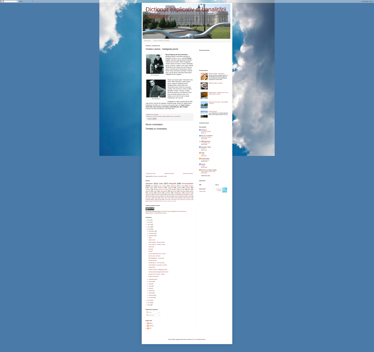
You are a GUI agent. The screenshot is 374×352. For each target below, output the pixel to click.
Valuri (150, 237)
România (183, 191)
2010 (148, 302)
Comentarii (151, 315)
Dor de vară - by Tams (154, 256)
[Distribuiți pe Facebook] (154, 119)
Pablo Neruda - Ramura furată (157, 242)
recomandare (177, 116)
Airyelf (193, 339)
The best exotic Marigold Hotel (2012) (158, 272)
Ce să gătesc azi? (205, 142)
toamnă (150, 196)
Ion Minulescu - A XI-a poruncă (157, 262)
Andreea (151, 325)
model (172, 199)
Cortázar (178, 199)
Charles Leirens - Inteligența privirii (158, 269)
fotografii (164, 116)
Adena (162, 198)
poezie (191, 191)
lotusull (203, 164)
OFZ (150, 328)
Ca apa (203, 165)
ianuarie (151, 297)
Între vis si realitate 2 (207, 135)
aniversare (176, 196)
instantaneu (177, 193)
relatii (155, 198)
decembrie (152, 231)
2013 (148, 227)
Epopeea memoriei (154, 276)
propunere (148, 198)
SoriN (202, 153)
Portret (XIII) (152, 267)
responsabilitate (178, 198)
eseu (155, 191)
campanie (157, 196)
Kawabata (172, 201)
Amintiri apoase (213, 111)
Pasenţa (151, 249)
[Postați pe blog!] (150, 119)
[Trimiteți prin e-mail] (148, 119)
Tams (155, 194)
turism (164, 196)
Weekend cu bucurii (206, 137)
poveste (167, 193)
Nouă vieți (151, 246)
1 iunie (202, 154)
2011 (148, 300)
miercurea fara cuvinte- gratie (208, 171)
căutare (191, 186)
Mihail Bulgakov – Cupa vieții (156, 258)
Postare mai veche (188, 173)
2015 (148, 222)
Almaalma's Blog (206, 147)
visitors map (202, 191)
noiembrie (151, 233)
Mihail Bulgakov (164, 201)
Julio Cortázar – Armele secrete (157, 244)
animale (169, 194)
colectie (155, 116)
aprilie (150, 290)
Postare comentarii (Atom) (160, 176)
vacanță (176, 194)
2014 (148, 224)
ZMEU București (205, 141)
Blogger (203, 339)
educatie (183, 194)
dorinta (179, 187)
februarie (151, 295)
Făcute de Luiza (205, 175)
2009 (148, 305)
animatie (188, 198)
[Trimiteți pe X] (152, 119)
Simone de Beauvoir (187, 199)
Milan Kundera (149, 201)
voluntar (166, 199)
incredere (190, 194)
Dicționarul (147, 40)
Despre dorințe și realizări (161, 40)
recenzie (170, 187)
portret (159, 193)
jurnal (182, 186)
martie (150, 293)
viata (161, 183)
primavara (188, 193)
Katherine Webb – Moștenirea (216, 73)
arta (152, 116)
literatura (161, 187)
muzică (151, 193)
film (189, 189)
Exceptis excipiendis (206, 131)
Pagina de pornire (169, 173)
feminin (148, 191)
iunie (150, 286)
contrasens (163, 191)
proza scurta (162, 186)
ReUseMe (156, 201)
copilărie (162, 194)
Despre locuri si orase (161, 189)
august (151, 281)
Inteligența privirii (176, 58)
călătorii (174, 189)
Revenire (203, 148)
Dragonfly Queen (205, 160)
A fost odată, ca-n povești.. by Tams (158, 265)
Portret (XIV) (152, 240)
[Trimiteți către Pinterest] (156, 119)
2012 (148, 229)
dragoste (173, 186)
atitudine (149, 183)
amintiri (148, 189)
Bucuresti (173, 191)
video (151, 187)
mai (150, 288)
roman (182, 189)
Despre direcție (153, 260)
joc (154, 199)
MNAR (168, 116)
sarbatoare (148, 194)
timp (152, 186)
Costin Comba (205, 158)
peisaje (188, 187)
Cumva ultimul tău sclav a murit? (157, 253)
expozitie (159, 116)
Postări (150, 312)
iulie (150, 284)
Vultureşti (204, 130)
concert (189, 196)
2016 (148, 220)
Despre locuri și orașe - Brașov (157, 274)
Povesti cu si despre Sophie (209, 170)
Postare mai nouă (150, 173)
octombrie (151, 235)
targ (170, 196)
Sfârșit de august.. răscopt (215, 83)
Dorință (150, 251)
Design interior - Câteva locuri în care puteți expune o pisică (218, 93)
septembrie (152, 279)
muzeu (172, 116)
